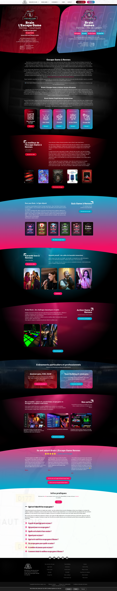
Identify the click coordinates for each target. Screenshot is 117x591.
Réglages (83, 589)
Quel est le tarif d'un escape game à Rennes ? (43, 539)
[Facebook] (50, 558)
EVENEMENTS (55, 2)
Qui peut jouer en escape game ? (39, 527)
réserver (77, 496)
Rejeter (75, 589)
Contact (69, 2)
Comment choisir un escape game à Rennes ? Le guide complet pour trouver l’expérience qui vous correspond (34, 431)
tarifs (45, 496)
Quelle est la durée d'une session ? (39, 531)
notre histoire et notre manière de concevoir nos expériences (61, 76)
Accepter (68, 589)
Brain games (44, 2)
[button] (58, 507)
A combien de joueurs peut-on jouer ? (40, 547)
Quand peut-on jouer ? (35, 535)
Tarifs (63, 2)
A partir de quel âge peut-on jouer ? (40, 523)
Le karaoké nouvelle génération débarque (57, 429)
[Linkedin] (58, 558)
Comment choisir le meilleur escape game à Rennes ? (45, 551)
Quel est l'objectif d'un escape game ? (40, 507)
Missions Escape (33, 2)
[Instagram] (54, 558)
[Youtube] (63, 558)
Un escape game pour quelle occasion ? (41, 543)
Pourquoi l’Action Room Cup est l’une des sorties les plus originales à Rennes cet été (81, 430)
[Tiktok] (67, 558)
